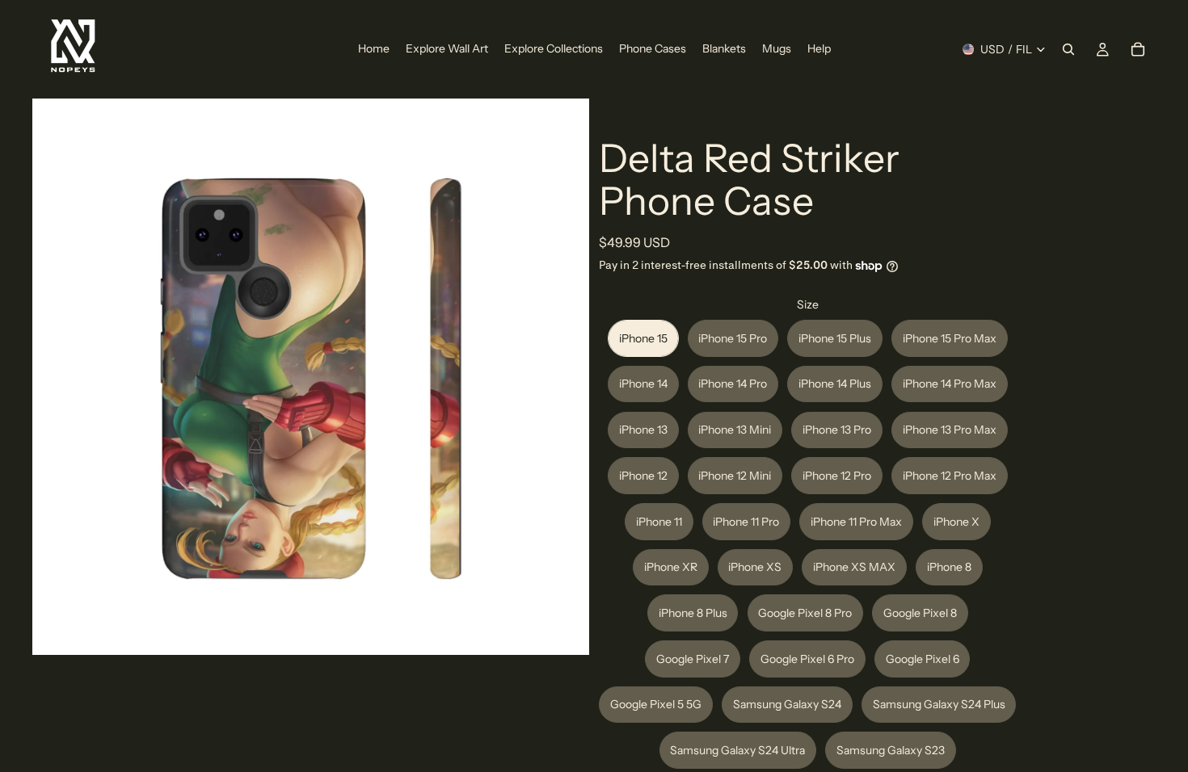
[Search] (1068, 49)
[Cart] (1138, 49)
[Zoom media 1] (310, 377)
